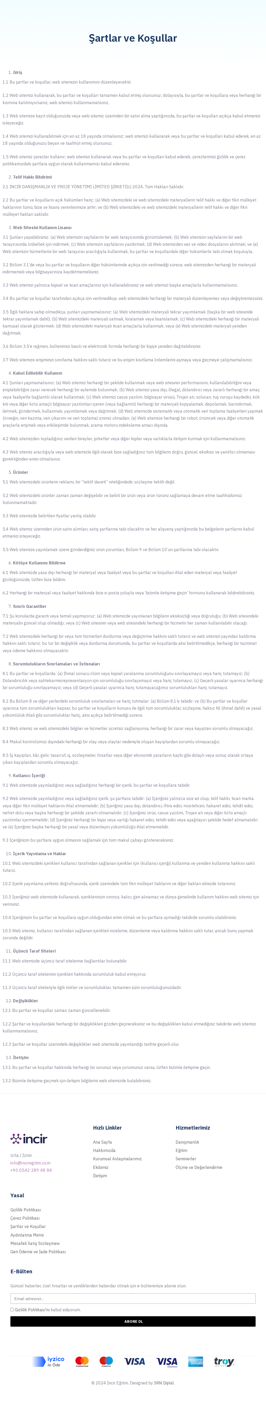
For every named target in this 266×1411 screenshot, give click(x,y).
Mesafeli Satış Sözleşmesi (34, 1243)
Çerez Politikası (24, 1218)
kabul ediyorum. (48, 1309)
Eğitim (181, 1150)
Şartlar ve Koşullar (28, 1226)
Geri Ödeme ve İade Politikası (38, 1251)
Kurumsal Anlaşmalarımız (117, 1158)
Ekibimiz (101, 1167)
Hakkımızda (104, 1150)
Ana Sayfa (102, 1142)
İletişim (100, 1175)
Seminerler (186, 1158)
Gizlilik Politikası (25, 1209)
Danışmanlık (187, 1142)
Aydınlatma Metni (27, 1235)
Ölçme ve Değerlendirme (199, 1167)
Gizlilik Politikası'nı (32, 1309)
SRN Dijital (164, 1382)
